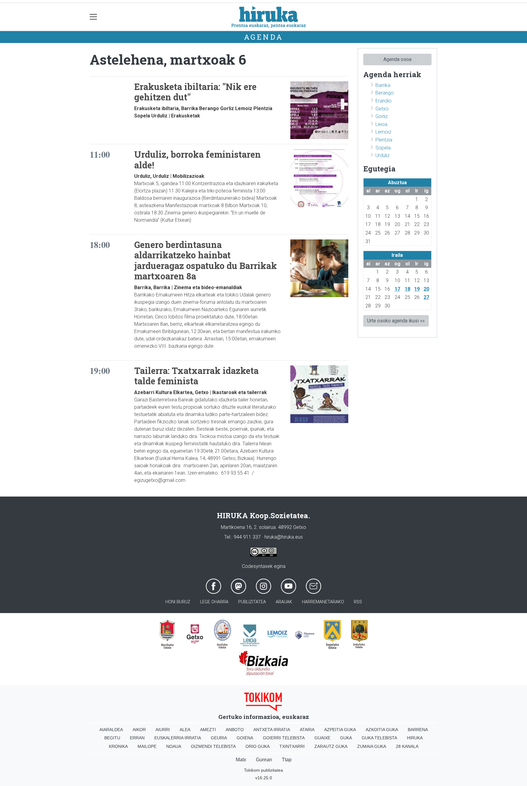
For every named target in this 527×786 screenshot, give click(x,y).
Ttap (287, 759)
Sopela (383, 148)
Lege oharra (214, 602)
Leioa (381, 124)
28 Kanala (407, 746)
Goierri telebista (284, 737)
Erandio (383, 101)
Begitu (112, 737)
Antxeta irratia (271, 729)
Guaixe (322, 737)
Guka (346, 737)
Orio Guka (258, 746)
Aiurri (163, 729)
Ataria (307, 729)
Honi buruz (177, 602)
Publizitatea (252, 602)
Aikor (139, 729)
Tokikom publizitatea (263, 770)
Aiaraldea (111, 729)
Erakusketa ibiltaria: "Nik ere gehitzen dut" (195, 92)
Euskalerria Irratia (177, 737)
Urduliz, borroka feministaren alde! (197, 160)
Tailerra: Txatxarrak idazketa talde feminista (196, 376)
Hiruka (415, 737)
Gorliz (381, 116)
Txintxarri (292, 746)
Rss (358, 602)
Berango (384, 93)
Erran (137, 737)
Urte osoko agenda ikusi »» (396, 321)
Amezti (208, 729)
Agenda (263, 37)
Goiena (245, 737)
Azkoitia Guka (382, 729)
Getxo (382, 109)
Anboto (235, 729)
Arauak (284, 602)
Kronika (118, 746)
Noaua (173, 746)
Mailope (147, 746)
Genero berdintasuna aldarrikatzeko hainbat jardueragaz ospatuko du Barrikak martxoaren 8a (205, 260)
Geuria (219, 737)
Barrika (382, 85)
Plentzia (383, 140)
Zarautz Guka (330, 746)
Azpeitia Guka (340, 729)
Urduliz (382, 155)
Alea (185, 729)
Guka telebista (379, 737)
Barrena (418, 729)
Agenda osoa (397, 59)
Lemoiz (383, 132)
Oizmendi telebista (213, 746)
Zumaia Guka (371, 746)
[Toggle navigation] (93, 17)
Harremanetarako (323, 602)
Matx (241, 759)
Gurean (264, 759)
